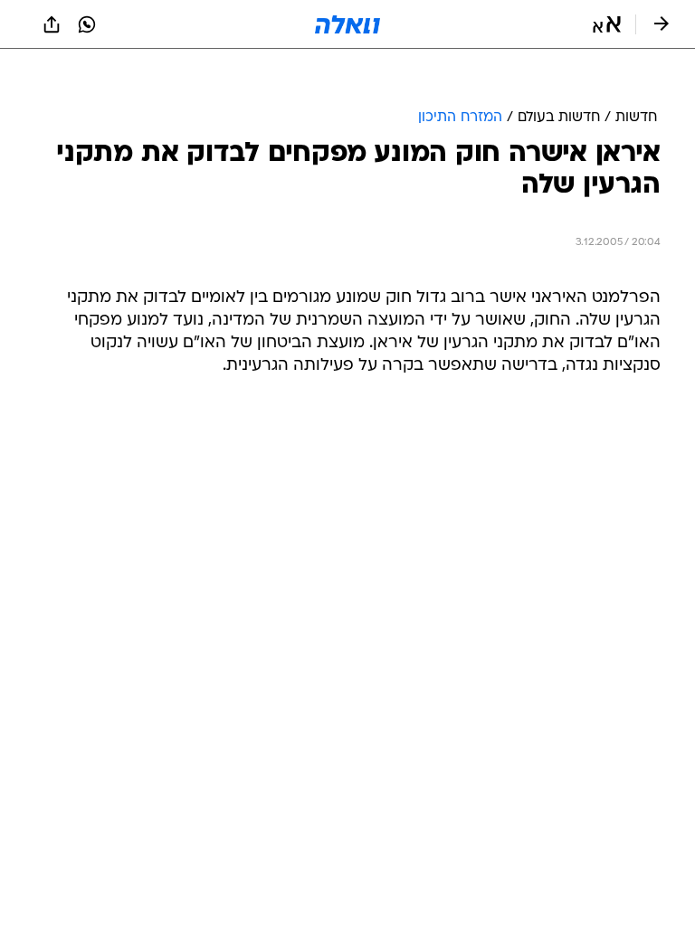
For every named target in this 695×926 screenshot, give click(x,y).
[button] (607, 24)
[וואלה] (347, 24)
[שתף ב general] (52, 24)
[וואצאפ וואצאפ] (87, 24)
